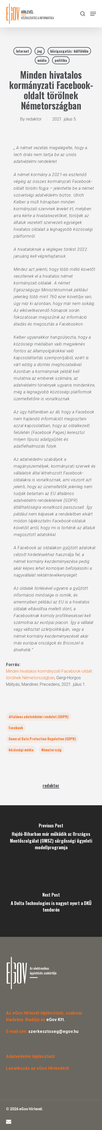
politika (61, 60)
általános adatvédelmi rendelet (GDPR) (39, 716)
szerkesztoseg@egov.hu (53, 1031)
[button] (93, 13)
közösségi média (21, 749)
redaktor (34, 119)
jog (39, 51)
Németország (51, 749)
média (42, 60)
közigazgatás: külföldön (69, 51)
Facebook (16, 727)
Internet (22, 51)
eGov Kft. (55, 1019)
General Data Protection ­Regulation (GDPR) (42, 738)
